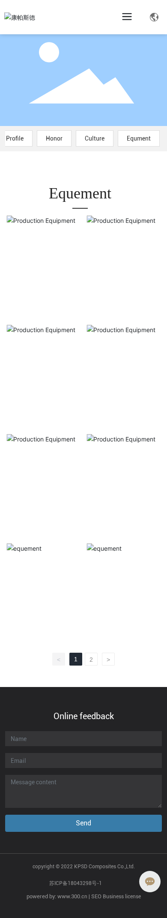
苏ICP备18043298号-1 (75, 883)
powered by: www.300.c (55, 896)
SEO (96, 896)
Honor (54, 138)
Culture (94, 138)
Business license (122, 897)
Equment (139, 138)
